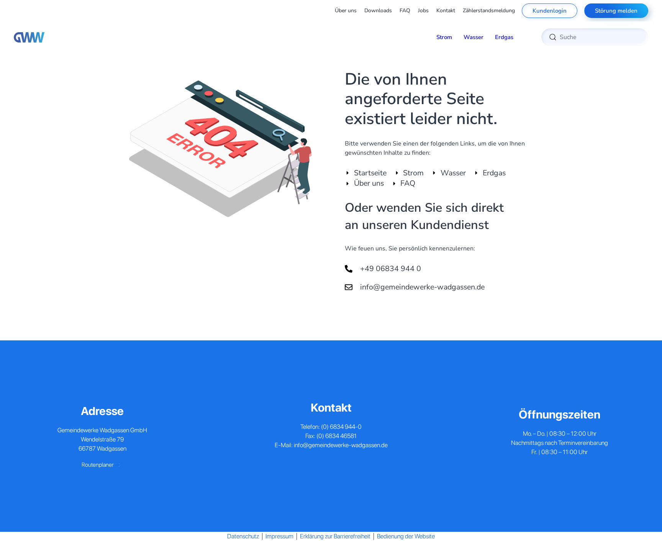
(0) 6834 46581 (336, 436)
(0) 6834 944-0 (341, 426)
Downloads (378, 10)
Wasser (473, 37)
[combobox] (594, 37)
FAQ (405, 10)
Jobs (423, 10)
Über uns (346, 10)
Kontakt (445, 10)
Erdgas (504, 37)
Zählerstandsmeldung (489, 10)
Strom (444, 37)
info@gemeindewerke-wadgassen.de (341, 445)
